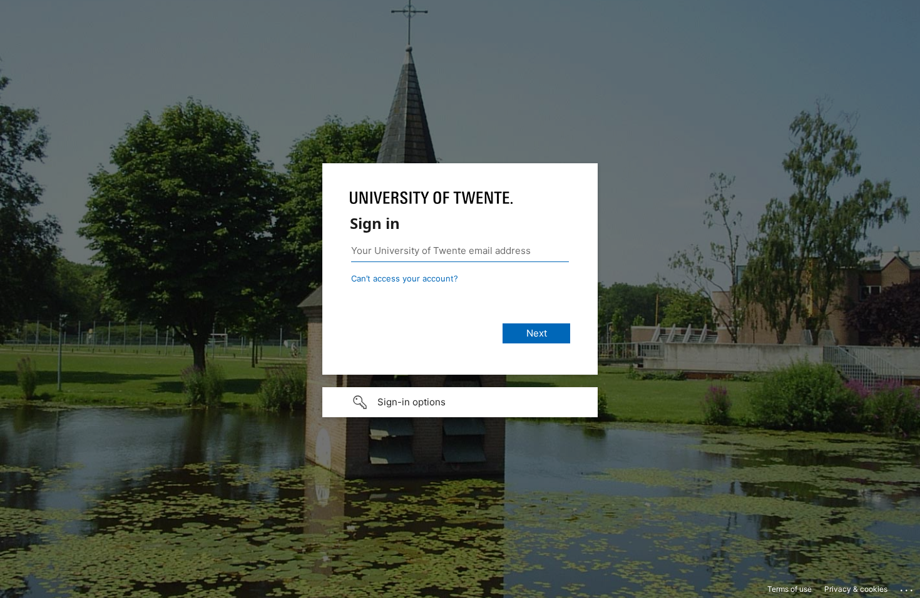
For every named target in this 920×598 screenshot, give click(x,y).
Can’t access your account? (404, 278)
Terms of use (789, 589)
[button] (460, 402)
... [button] (907, 587)
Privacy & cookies (855, 589)
